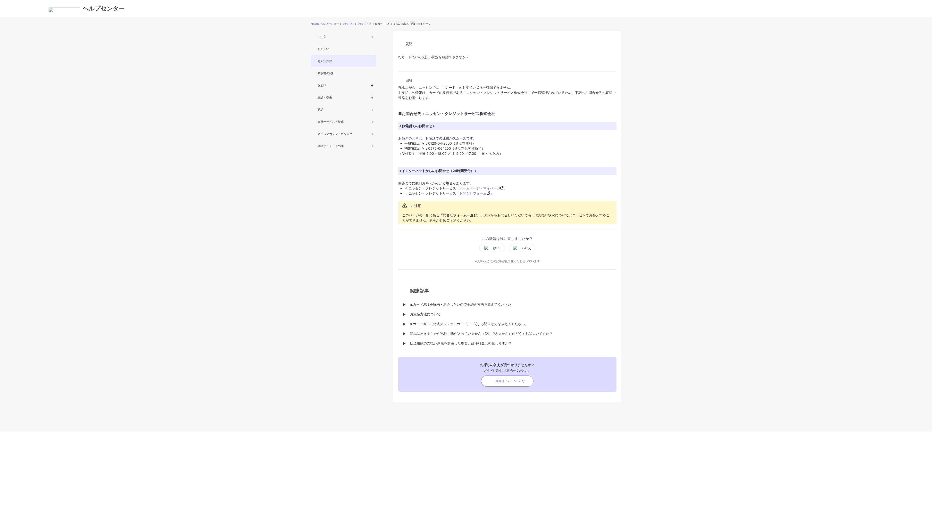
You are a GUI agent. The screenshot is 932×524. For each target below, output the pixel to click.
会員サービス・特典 (330, 121)
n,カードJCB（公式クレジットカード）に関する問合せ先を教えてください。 (469, 324)
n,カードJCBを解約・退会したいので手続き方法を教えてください (460, 304)
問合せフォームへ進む (510, 381)
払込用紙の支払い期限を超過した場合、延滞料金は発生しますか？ (461, 343)
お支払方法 (365, 23)
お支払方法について (425, 314)
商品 (320, 109)
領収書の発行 (326, 73)
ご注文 (321, 37)
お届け (321, 85)
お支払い (348, 23)
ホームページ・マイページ (479, 188)
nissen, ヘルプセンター (325, 23)
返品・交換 (324, 97)
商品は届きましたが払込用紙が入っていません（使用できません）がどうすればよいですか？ (481, 333)
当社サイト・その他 (330, 146)
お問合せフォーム (473, 193)
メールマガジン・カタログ (334, 134)
